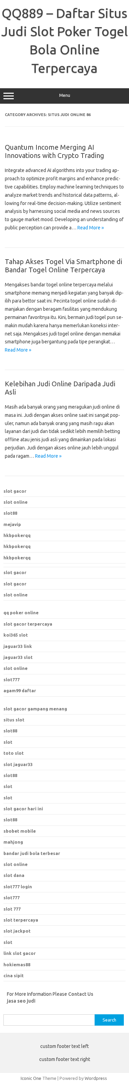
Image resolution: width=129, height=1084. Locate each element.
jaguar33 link (17, 646)
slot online (15, 502)
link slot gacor (19, 953)
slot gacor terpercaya (27, 623)
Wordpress (96, 1078)
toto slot (13, 753)
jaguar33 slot (18, 657)
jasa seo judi (21, 1001)
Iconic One (31, 1078)
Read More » (90, 227)
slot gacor (14, 491)
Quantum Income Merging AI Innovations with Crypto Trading (54, 151)
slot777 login (17, 886)
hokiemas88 (16, 964)
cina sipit (13, 975)
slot (7, 742)
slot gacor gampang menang (35, 708)
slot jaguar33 (18, 764)
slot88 (10, 513)
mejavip (12, 524)
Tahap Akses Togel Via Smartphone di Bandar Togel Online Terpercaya (63, 266)
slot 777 (12, 908)
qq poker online (21, 612)
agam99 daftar (19, 690)
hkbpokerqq (17, 535)
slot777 (11, 679)
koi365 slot (15, 634)
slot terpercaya (20, 919)
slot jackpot (17, 930)
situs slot (13, 719)
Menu (64, 95)
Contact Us (80, 994)
